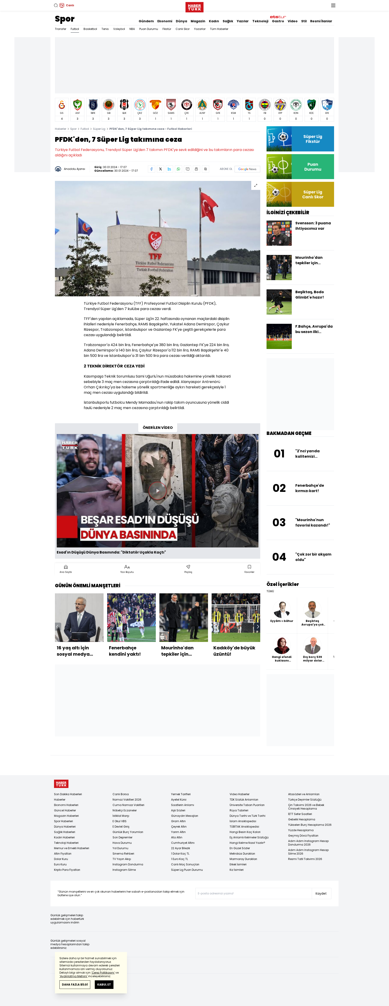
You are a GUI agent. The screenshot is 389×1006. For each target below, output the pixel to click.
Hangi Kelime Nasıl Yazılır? (247, 843)
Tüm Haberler (219, 29)
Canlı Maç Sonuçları (185, 864)
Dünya (181, 21)
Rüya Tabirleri (239, 810)
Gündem (146, 21)
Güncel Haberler (65, 810)
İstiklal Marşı (121, 816)
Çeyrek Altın (179, 826)
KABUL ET (104, 984)
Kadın (214, 21)
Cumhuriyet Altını (182, 843)
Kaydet (321, 893)
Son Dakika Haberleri (68, 794)
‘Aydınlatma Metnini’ (73, 976)
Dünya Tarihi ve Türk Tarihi (247, 816)
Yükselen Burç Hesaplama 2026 (310, 825)
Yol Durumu (120, 848)
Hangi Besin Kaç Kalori (245, 832)
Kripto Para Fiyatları (67, 870)
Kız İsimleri (237, 870)
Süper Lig (99, 129)
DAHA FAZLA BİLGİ (75, 984)
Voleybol (119, 29)
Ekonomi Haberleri (66, 805)
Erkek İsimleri (238, 864)
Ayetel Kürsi (178, 799)
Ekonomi (164, 21)
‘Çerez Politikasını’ (103, 972)
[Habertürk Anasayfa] (194, 6)
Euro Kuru (60, 864)
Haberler (60, 129)
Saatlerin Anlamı (182, 805)
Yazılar (243, 21)
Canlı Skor (183, 29)
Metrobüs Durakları (242, 853)
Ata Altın (176, 837)
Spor (65, 19)
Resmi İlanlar (321, 21)
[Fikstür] (300, 138)
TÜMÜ (270, 591)
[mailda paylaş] (187, 169)
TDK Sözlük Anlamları (244, 799)
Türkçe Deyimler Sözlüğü (304, 799)
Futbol (75, 29)
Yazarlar (200, 29)
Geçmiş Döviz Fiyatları (303, 835)
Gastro (278, 21)
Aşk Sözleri (178, 810)
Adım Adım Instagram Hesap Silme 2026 (308, 851)
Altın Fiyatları (62, 853)
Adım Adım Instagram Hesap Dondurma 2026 (308, 842)
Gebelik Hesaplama (301, 819)
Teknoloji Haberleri (66, 843)
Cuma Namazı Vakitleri (128, 805)
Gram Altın (178, 821)
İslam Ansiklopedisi (243, 821)
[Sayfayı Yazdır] (196, 169)
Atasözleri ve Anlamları (303, 794)
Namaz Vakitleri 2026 (127, 799)
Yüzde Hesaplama (301, 830)
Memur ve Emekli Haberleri (71, 848)
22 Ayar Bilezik (180, 848)
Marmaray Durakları (243, 859)
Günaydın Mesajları (184, 816)
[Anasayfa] (61, 784)
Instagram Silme (124, 870)
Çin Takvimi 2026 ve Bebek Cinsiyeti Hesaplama (306, 806)
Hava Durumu (122, 843)
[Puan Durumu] (300, 166)
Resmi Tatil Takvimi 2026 (305, 859)
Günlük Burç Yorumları (128, 832)
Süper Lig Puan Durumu (187, 870)
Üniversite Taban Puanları (247, 805)
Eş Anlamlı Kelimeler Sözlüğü (249, 837)
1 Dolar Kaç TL (180, 853)
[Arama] (55, 5)
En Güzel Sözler (240, 848)
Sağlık (228, 21)
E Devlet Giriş (121, 826)
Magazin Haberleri (66, 816)
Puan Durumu (148, 29)
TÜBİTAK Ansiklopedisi (244, 826)
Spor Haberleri (63, 821)
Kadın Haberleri (64, 837)
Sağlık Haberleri (64, 832)
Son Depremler (122, 837)
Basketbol (90, 29)
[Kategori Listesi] (333, 5)
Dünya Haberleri (65, 826)
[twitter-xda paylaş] (160, 169)
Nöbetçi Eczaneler (125, 810)
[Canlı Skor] (300, 194)
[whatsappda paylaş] (178, 169)
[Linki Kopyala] (205, 169)
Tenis (105, 29)
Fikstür (167, 29)
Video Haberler (239, 794)
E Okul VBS (120, 821)
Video (293, 21)
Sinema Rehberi (123, 853)
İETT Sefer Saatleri (300, 814)
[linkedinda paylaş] (169, 169)
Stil (304, 21)
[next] (258, 627)
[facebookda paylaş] (151, 169)
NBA (132, 29)
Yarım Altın (178, 832)
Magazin (198, 21)
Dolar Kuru (61, 859)
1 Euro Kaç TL (179, 859)
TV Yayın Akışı (122, 859)
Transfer (60, 29)
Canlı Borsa (121, 794)
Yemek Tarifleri (181, 794)
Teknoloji (260, 21)
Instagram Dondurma (128, 864)
